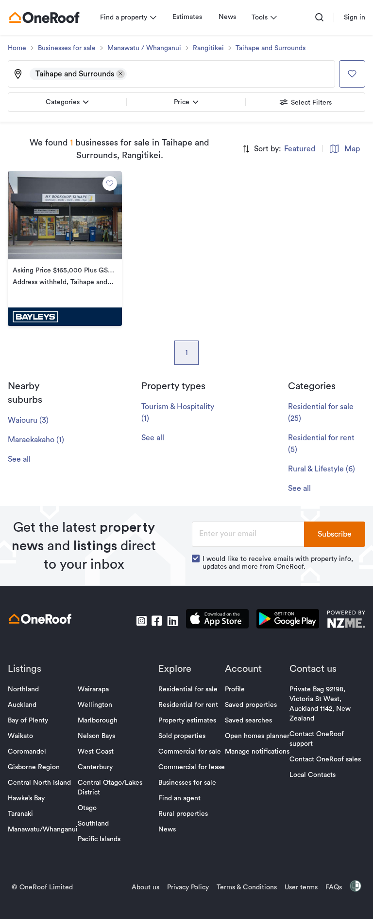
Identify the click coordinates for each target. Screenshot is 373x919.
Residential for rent (188, 705)
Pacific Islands (99, 839)
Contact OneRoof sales (325, 759)
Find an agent (179, 798)
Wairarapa (93, 689)
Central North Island (39, 782)
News (227, 17)
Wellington (95, 705)
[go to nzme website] (346, 620)
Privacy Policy (188, 887)
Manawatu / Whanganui (144, 48)
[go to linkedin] (172, 621)
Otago (87, 808)
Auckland (22, 705)
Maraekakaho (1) (36, 440)
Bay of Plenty (28, 720)
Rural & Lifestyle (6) (321, 469)
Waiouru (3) (28, 420)
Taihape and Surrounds (270, 48)
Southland (93, 823)
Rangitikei (208, 48)
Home (17, 48)
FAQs (333, 887)
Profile (235, 689)
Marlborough (98, 720)
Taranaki (20, 814)
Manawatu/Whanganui (43, 829)
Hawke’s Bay (26, 798)
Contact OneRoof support (316, 739)
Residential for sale (188, 689)
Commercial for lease (191, 767)
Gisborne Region (34, 767)
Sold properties (181, 736)
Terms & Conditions (247, 887)
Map (352, 149)
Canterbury (95, 767)
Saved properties (251, 705)
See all (19, 459)
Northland (23, 689)
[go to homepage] (44, 17)
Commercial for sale (189, 751)
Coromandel (27, 751)
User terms (301, 887)
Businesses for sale (67, 48)
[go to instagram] (141, 621)
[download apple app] (217, 620)
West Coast (96, 751)
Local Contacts (312, 775)
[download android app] (287, 620)
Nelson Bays (96, 736)
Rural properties (183, 814)
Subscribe (335, 534)
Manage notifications (257, 751)
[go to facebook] (157, 621)
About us (145, 887)
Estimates (187, 17)
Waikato (20, 736)
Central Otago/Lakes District (110, 787)
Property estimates (187, 720)
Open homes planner (257, 736)
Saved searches (248, 720)
